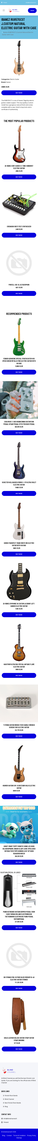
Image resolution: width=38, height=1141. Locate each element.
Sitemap (19, 1138)
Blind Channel (9, 1099)
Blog (6, 1106)
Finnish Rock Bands (11, 1096)
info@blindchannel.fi (31, 2)
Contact (9, 1135)
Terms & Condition (19, 1135)
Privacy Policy (31, 1135)
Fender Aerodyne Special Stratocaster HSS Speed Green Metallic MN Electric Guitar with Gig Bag (19, 360)
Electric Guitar (14, 79)
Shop (32, 10)
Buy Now (19, 93)
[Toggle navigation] (3, 10)
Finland (5, 2)
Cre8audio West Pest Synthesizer (19, 226)
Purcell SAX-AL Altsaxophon (19, 285)
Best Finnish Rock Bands (13, 1103)
